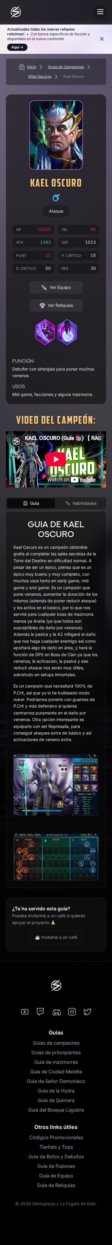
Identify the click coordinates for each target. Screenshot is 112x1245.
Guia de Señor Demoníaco (56, 1081)
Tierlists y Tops (56, 1147)
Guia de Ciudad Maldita (56, 1072)
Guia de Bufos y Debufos (56, 1156)
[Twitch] (40, 1012)
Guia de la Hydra (56, 1091)
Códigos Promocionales (56, 1137)
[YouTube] (24, 1012)
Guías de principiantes (56, 1052)
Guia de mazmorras (56, 1062)
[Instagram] (72, 1012)
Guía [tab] (34, 503)
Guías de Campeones (66, 67)
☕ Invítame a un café (56, 937)
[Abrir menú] (100, 12)
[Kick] (56, 1012)
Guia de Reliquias (56, 1185)
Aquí (17, 47)
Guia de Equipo (56, 1176)
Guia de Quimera (56, 1100)
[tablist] (56, 503)
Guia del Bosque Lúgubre (56, 1110)
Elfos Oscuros (39, 76)
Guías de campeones (56, 1043)
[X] (87, 1012)
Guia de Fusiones (56, 1166)
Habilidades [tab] (85, 503)
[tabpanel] (56, 700)
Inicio (31, 67)
